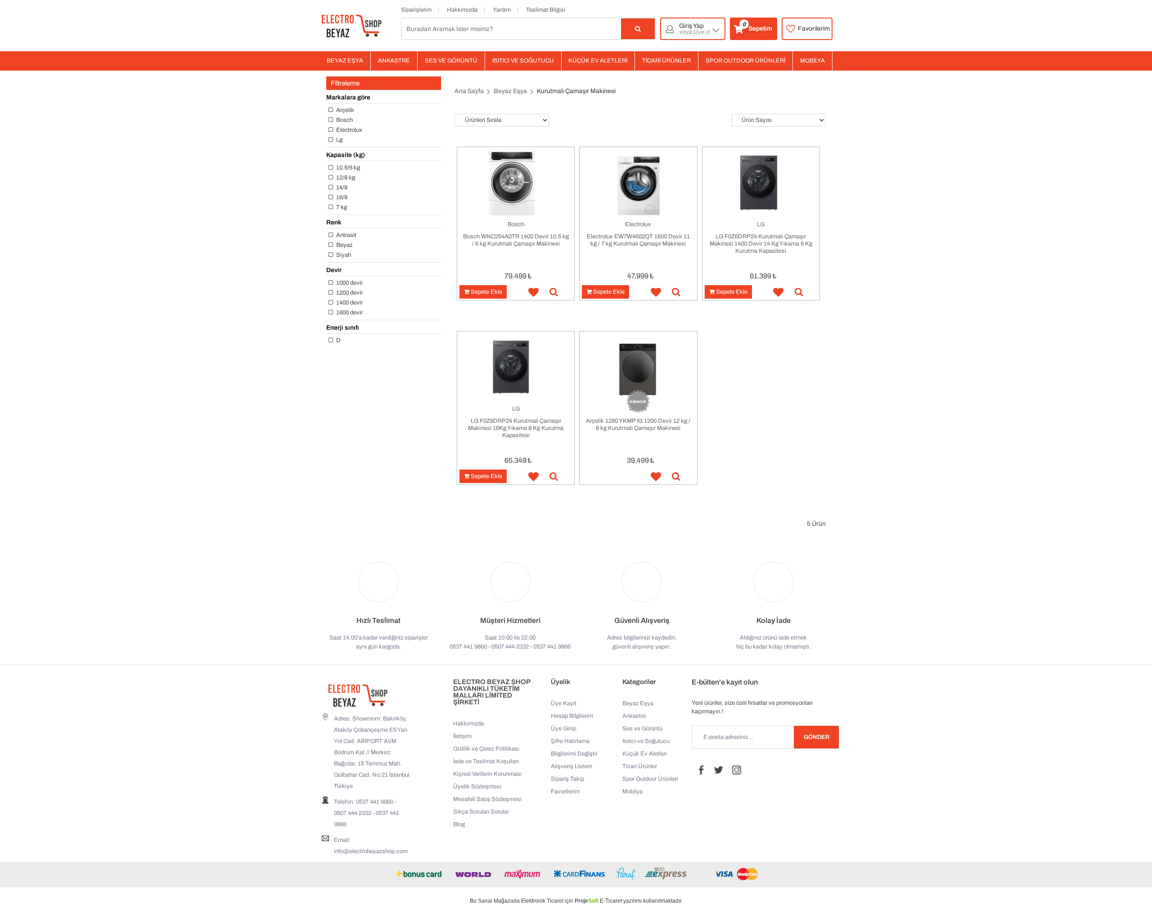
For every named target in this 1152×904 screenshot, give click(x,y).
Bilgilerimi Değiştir (574, 754)
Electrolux (348, 130)
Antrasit (345, 235)
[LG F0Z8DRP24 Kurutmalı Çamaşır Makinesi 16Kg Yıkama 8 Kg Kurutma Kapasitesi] (515, 368)
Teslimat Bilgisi (545, 10)
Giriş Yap (694, 29)
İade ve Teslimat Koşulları (486, 761)
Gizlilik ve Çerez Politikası (486, 749)
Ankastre (394, 61)
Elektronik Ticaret (542, 901)
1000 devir (349, 283)
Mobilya (812, 61)
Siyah (343, 255)
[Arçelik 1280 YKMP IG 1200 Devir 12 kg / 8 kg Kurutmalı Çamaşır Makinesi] (638, 368)
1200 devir (349, 293)
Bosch (344, 120)
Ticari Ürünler (666, 61)
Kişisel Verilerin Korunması (487, 774)
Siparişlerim (416, 10)
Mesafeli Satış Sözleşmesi (487, 799)
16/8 (341, 197)
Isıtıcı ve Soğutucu (523, 61)
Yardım (502, 10)
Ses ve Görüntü (451, 61)
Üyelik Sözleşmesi (477, 786)
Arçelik (344, 110)
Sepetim (757, 26)
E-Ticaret (611, 901)
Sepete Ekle (485, 292)
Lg (338, 140)
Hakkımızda (462, 10)
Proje (586, 901)
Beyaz (343, 245)
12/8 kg (345, 178)
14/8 (341, 187)
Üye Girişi (563, 728)
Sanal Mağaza (495, 901)
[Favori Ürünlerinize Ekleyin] (530, 292)
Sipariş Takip (567, 779)
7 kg (341, 207)
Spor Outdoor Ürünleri (745, 61)
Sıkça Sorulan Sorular (481, 812)
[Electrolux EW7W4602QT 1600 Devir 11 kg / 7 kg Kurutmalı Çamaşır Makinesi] (638, 183)
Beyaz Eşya (345, 61)
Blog (459, 824)
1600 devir (349, 312)
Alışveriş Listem (571, 766)
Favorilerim (814, 28)
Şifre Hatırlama (570, 741)
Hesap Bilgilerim (572, 716)
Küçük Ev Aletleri (597, 61)
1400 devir (349, 303)
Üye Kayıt (563, 703)
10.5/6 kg (347, 168)
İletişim (462, 736)
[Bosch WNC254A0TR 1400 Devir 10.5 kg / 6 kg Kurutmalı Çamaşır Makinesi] (515, 183)
